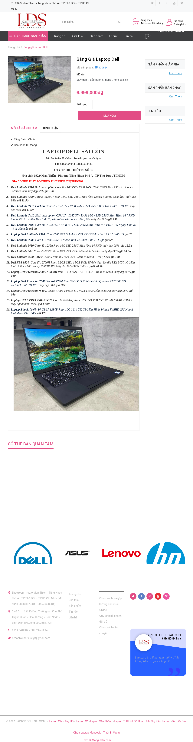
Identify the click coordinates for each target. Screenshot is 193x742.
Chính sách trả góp (110, 598)
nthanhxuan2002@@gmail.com (31, 637)
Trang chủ (60, 36)
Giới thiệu (78, 36)
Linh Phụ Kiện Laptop (158, 721)
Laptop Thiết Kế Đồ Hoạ (129, 721)
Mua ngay (109, 115)
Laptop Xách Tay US (61, 721)
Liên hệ (128, 36)
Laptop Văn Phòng (101, 721)
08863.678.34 (176, 31)
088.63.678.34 (39, 630)
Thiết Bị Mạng (111, 732)
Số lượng (82, 104)
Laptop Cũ (82, 721)
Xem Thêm (175, 73)
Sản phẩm (96, 36)
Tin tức (113, 36)
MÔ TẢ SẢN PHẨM (24, 128)
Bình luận (50, 128)
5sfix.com (105, 740)
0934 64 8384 (20, 630)
